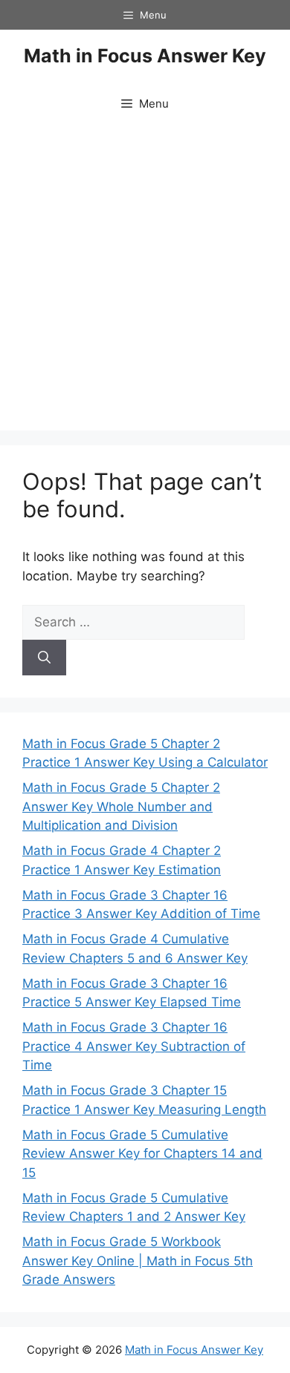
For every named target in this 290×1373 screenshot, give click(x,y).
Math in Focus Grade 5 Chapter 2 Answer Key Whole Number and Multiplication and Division (121, 806)
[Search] (44, 657)
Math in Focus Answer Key (145, 56)
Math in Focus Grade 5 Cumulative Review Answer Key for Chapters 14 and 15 (142, 1153)
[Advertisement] (145, 278)
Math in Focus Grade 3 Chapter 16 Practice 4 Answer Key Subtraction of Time (133, 1046)
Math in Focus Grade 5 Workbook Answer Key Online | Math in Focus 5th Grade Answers (137, 1260)
